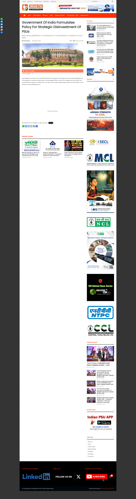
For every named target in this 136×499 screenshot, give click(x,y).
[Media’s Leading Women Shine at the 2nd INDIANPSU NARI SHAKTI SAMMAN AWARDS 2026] (91, 383)
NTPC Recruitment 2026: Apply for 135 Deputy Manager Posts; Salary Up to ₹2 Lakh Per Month (105, 51)
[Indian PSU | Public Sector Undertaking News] (32, 7)
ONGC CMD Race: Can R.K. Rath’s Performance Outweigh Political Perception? (73, 154)
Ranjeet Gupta (26, 40)
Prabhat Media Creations (107, 488)
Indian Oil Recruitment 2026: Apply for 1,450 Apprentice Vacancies (104, 58)
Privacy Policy (38, 1)
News (29, 15)
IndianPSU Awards (59, 15)
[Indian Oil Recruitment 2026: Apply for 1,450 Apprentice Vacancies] (91, 59)
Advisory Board (84, 15)
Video (51, 15)
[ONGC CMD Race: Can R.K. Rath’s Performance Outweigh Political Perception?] (73, 145)
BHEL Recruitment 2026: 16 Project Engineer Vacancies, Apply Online (104, 34)
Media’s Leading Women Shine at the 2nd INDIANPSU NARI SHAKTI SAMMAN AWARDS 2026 (105, 383)
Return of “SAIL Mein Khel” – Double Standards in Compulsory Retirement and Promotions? (52, 154)
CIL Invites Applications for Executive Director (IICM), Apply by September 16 (105, 27)
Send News (46, 1)
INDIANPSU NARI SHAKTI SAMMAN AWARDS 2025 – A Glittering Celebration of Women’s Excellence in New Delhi (105, 400)
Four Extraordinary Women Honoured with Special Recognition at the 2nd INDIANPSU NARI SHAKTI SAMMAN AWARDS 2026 (105, 374)
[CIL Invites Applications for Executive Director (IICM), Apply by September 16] (91, 28)
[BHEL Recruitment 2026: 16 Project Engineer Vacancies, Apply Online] (91, 35)
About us (29, 1)
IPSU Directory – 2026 (72, 15)
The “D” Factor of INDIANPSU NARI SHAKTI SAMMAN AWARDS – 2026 (98, 364)
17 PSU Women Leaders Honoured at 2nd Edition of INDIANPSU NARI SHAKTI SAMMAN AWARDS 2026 (105, 391)
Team (89, 444)
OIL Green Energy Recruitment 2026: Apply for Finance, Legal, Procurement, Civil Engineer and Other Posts (105, 43)
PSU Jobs (45, 15)
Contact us (53, 1)
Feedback (90, 451)
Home (24, 1)
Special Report (37, 15)
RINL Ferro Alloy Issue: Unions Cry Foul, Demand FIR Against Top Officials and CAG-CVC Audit (30, 154)
